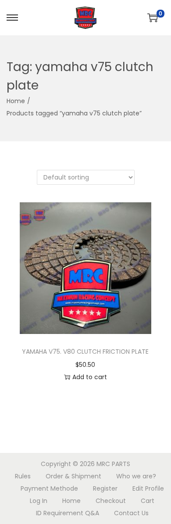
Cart (147, 500)
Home (16, 101)
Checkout (111, 500)
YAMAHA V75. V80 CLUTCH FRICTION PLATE (85, 351)
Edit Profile (148, 488)
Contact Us (131, 513)
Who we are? (136, 476)
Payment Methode (49, 488)
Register (105, 488)
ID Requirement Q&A (67, 513)
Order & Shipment (73, 476)
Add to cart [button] (89, 377)
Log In (38, 500)
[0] (152, 17)
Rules (23, 476)
